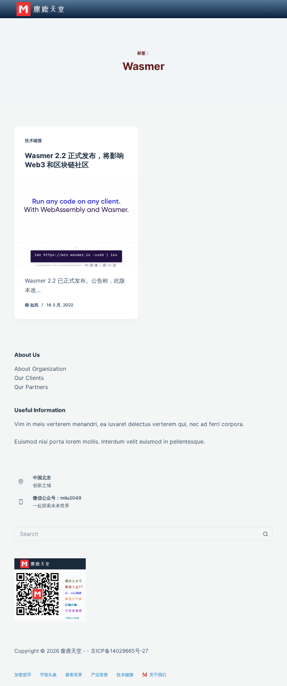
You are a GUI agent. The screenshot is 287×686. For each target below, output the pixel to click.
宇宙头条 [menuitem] (48, 674)
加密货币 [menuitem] (22, 674)
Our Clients (29, 377)
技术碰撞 (33, 140)
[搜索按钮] (266, 534)
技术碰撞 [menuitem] (125, 674)
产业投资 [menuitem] (99, 674)
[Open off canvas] (270, 9)
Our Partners (31, 386)
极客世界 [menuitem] (73, 674)
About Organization (40, 368)
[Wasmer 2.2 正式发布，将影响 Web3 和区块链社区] (76, 222)
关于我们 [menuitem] (157, 674)
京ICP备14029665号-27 (119, 651)
